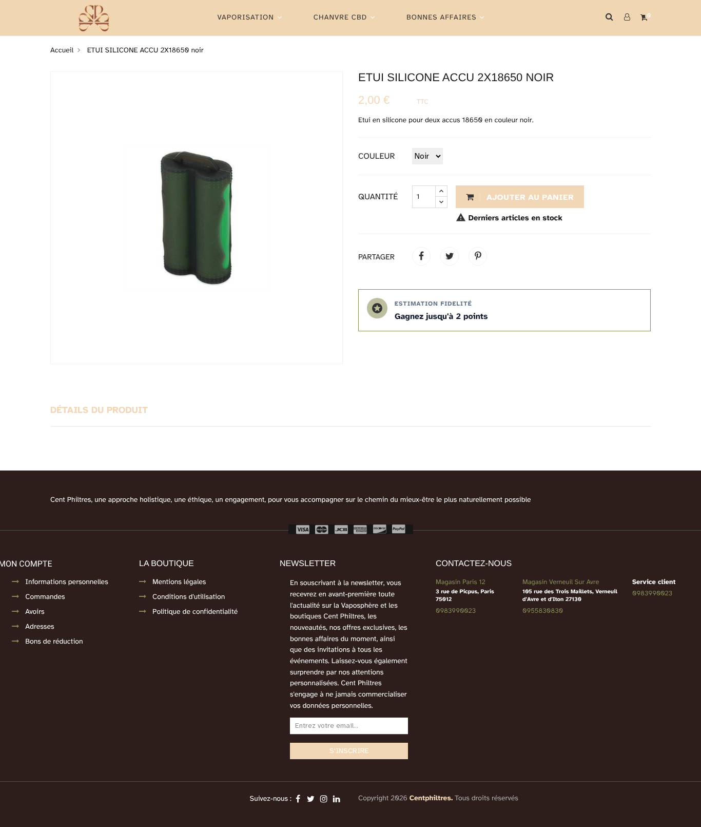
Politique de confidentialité (195, 612)
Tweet (449, 256)
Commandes (45, 597)
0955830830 (542, 611)
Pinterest (478, 256)
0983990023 (456, 611)
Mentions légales (179, 582)
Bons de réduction (54, 641)
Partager (421, 256)
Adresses (39, 627)
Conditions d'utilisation (188, 597)
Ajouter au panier (529, 197)
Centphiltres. (431, 798)
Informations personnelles (66, 582)
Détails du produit (99, 411)
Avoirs (34, 612)
